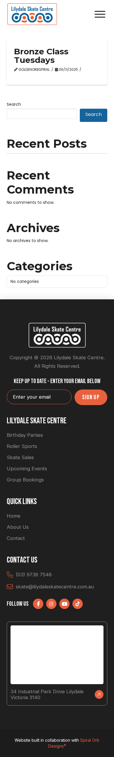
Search (14, 104)
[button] (100, 14)
